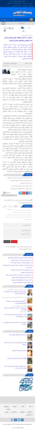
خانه (32, 4)
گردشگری (14, 6)
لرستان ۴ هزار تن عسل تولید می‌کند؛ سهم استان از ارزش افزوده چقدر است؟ (15, 293)
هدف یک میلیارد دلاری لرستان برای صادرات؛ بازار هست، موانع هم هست (15, 315)
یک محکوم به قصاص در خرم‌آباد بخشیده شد (21, 263)
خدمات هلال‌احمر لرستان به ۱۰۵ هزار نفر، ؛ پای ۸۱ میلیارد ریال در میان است (15, 367)
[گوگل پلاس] (23, 193)
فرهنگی (30, 6)
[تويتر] (5, 19)
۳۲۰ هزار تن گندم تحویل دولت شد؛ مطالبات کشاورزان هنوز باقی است (16, 302)
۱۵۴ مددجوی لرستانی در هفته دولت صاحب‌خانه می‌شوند (15, 343)
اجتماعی (25, 6)
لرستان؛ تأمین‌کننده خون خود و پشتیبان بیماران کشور (19, 178)
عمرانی (20, 6)
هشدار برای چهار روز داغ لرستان (19, 350)
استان (23, 4)
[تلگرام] (14, 19)
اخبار (28, 4)
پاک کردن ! (7, 242)
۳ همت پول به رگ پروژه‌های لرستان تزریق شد (20, 189)
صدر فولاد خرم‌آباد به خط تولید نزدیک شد (22, 282)
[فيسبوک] (11, 19)
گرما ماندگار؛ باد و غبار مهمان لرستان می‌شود (21, 186)
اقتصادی (9, 4)
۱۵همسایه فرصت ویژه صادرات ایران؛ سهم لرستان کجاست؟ (15, 323)
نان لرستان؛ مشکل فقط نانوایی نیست (17, 335)
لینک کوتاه (8, 193)
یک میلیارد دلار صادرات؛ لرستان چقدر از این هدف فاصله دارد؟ (15, 309)
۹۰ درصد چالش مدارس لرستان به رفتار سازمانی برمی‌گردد (19, 275)
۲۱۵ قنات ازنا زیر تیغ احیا (25, 183)
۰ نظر (23, 30)
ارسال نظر (14, 242)
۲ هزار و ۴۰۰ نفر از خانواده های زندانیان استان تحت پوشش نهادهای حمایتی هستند (18, 39)
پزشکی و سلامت (17, 4)
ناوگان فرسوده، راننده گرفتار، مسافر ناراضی (16, 358)
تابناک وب (14, 428)
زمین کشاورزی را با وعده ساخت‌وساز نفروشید (20, 180)
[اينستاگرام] (8, 19)
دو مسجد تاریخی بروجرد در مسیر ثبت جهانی (21, 260)
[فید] (2, 19)
